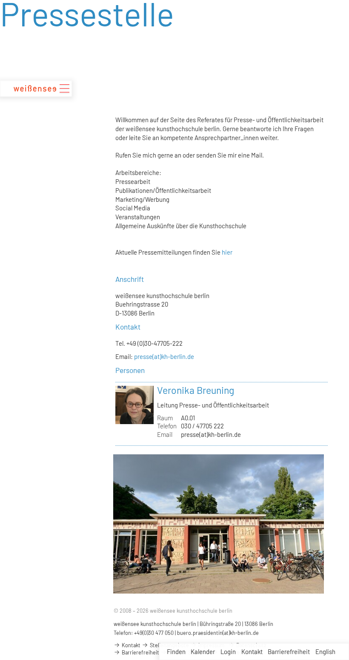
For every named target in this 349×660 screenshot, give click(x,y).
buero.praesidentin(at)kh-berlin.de (218, 632)
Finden (176, 651)
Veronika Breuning (195, 390)
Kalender (203, 651)
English (325, 651)
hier (227, 252)
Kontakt (252, 651)
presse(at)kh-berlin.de (164, 356)
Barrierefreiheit (289, 651)
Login (228, 651)
